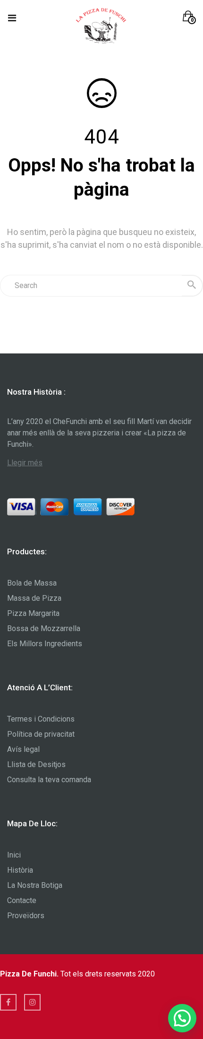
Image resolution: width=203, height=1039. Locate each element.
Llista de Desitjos (36, 764)
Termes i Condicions (41, 718)
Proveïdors (25, 915)
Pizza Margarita (33, 613)
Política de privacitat (41, 734)
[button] (189, 17)
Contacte (21, 900)
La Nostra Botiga (34, 885)
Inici (14, 854)
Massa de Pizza (34, 598)
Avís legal (23, 749)
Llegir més (24, 462)
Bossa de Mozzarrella (43, 628)
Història (20, 870)
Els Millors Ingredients (44, 643)
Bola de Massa (32, 582)
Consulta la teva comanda (49, 779)
